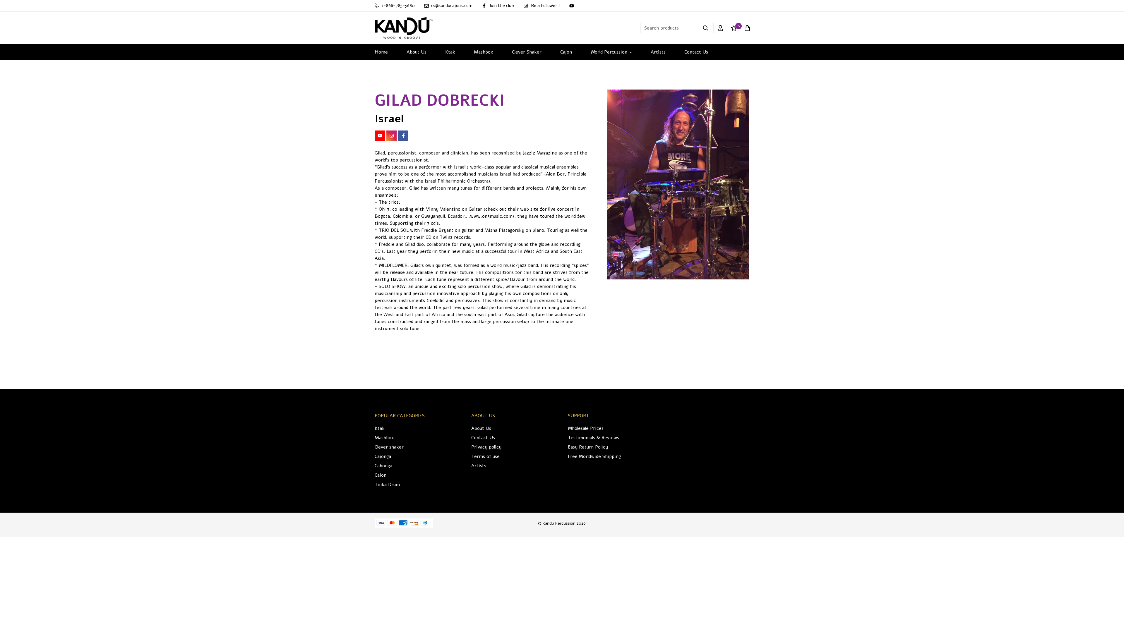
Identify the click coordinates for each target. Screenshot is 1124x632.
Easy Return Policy (588, 447)
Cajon (566, 52)
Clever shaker (389, 447)
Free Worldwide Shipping (594, 456)
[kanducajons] (404, 28)
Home (381, 52)
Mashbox (483, 52)
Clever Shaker (527, 52)
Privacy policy (486, 447)
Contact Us (696, 52)
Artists (658, 52)
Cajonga (383, 456)
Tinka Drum (387, 484)
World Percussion (609, 52)
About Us (416, 52)
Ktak (450, 52)
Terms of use (485, 456)
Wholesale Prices (586, 428)
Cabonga (383, 466)
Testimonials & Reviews (593, 437)
